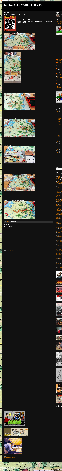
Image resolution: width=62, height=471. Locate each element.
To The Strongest (58, 263)
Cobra (57, 241)
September (59, 118)
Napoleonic (58, 175)
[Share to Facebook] (14, 221)
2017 (58, 142)
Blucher (59, 196)
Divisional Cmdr (60, 244)
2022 (58, 110)
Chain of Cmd (58, 191)
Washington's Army (58, 268)
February (59, 138)
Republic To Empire (58, 259)
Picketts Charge (58, 208)
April (58, 136)
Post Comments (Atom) (10, 250)
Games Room (57, 248)
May (58, 135)
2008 (58, 152)
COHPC (57, 222)
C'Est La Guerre (59, 240)
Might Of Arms (57, 227)
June (58, 134)
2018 (58, 141)
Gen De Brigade (58, 197)
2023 (58, 109)
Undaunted (57, 218)
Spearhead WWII (58, 195)
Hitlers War (60, 250)
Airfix (57, 235)
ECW (57, 212)
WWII (60, 174)
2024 (58, 108)
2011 (58, 149)
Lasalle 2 (58, 187)
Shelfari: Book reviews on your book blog (9, 457)
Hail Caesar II (57, 249)
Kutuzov (59, 226)
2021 (58, 111)
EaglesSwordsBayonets (59, 245)
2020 (58, 112)
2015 (58, 144)
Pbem (59, 177)
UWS (58, 179)
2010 (58, 150)
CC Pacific (58, 206)
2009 (58, 151)
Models (61, 227)
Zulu (59, 219)
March (59, 137)
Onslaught (60, 228)
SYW (59, 176)
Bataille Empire (58, 192)
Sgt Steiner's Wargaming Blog (23, 4)
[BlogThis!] (12, 221)
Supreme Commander (58, 230)
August (59, 119)
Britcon (58, 239)
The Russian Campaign (59, 217)
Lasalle (60, 183)
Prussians (60, 258)
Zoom (57, 219)
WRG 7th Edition (59, 232)
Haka (60, 249)
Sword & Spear (59, 210)
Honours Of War (58, 199)
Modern (57, 178)
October (59, 117)
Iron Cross (57, 203)
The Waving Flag (59, 76)
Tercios (58, 262)
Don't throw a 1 (59, 62)
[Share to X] (13, 221)
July (58, 120)
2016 (58, 143)
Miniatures (58, 173)
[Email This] (11, 221)
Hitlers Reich (58, 188)
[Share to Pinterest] (15, 221)
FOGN (57, 183)
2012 (58, 148)
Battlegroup (60, 185)
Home (58, 20)
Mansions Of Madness (58, 253)
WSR (58, 266)
